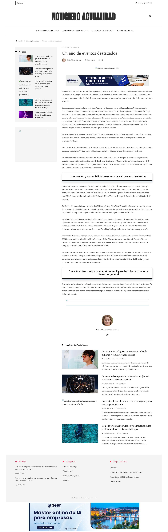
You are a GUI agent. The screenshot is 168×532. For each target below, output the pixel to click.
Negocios (66, 480)
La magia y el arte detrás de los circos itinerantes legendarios (43, 114)
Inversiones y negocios (71, 476)
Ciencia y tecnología (70, 48)
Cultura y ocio (68, 471)
